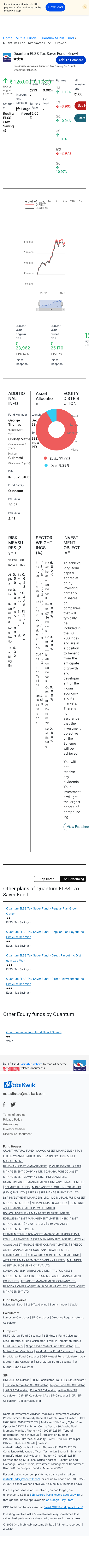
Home (7, 38)
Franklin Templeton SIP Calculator (26, 1385)
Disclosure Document (17, 1134)
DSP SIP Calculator (30, 1395)
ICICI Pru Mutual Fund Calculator (24, 1340)
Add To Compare (71, 60)
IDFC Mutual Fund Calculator (54, 1361)
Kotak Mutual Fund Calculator (54, 1351)
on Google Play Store (59, 1500)
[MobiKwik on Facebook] (4, 1104)
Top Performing (73, 879)
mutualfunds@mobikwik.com (24, 1094)
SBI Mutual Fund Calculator (61, 1335)
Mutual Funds (26, 38)
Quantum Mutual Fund (57, 38)
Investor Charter (14, 1129)
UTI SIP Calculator (29, 1400)
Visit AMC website (31, 1064)
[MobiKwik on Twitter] (13, 1104)
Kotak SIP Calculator (43, 1390)
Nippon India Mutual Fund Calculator (49, 1346)
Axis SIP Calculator (56, 1395)
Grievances (10, 1124)
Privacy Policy (12, 1119)
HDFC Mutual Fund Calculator (22, 1335)
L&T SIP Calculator (16, 1390)
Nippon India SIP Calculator (67, 1385)
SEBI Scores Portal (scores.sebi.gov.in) (55, 1494)
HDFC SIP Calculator (16, 1379)
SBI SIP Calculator (42, 1379)
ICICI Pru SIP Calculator (70, 1379)
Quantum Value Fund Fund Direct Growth (33, 1032)
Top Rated (47, 879)
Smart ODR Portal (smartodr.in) (63, 1507)
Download (55, 7)
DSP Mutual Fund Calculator (60, 1356)
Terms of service (14, 1114)
